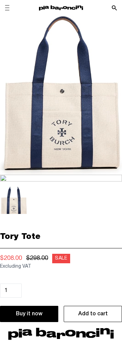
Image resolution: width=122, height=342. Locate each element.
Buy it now (29, 314)
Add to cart (93, 314)
